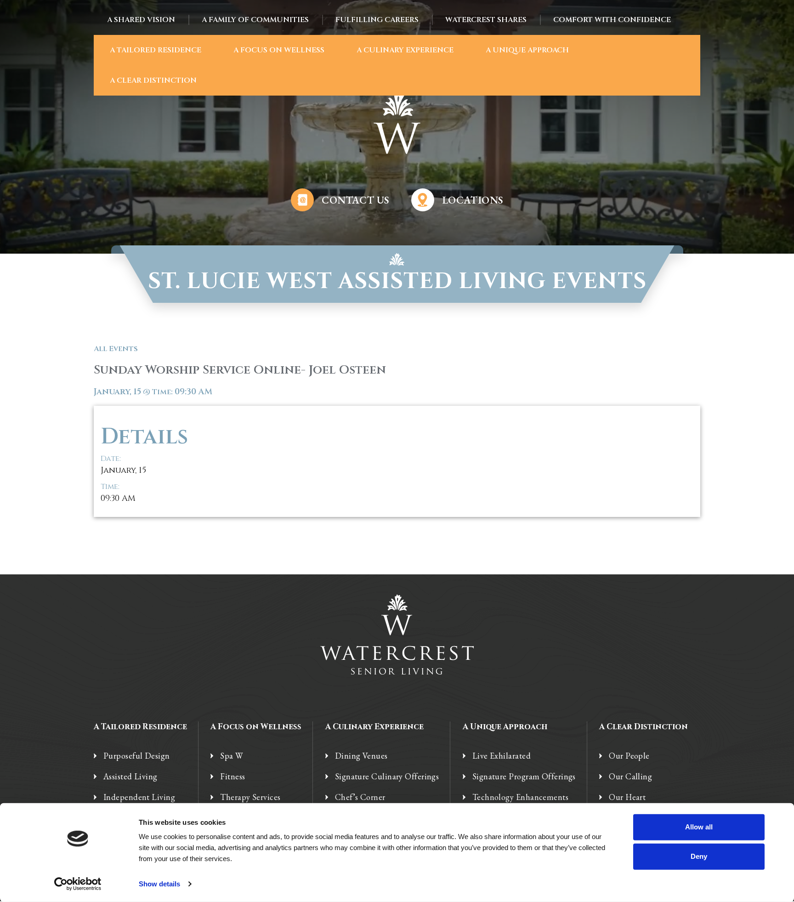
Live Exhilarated (501, 756)
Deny (699, 856)
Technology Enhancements (520, 797)
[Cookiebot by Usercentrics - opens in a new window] (78, 884)
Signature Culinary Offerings (387, 777)
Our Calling (630, 777)
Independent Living (139, 797)
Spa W (231, 756)
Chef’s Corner (360, 797)
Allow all (699, 827)
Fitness (232, 777)
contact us (355, 200)
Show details (159, 884)
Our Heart (627, 797)
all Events (116, 348)
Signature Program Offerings (524, 777)
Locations (472, 200)
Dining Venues (361, 756)
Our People (629, 756)
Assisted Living (130, 777)
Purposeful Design (136, 756)
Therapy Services (250, 797)
